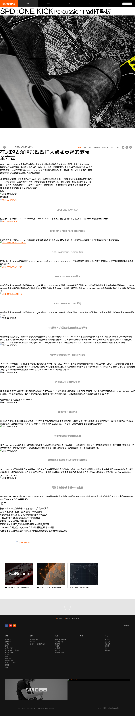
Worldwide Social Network (46, 708)
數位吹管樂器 (9, 652)
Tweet (123, 147)
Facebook (126, 147)
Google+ (130, 147)
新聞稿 (107, 646)
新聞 (88, 4)
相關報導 (97, 147)
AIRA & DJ (8, 658)
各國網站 (60, 618)
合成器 (7, 644)
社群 (48, 4)
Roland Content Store (72, 618)
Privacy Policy (20, 708)
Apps (6, 667)
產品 (6, 636)
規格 (85, 147)
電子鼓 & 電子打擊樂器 (12, 650)
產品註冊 (58, 650)
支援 (68, 4)
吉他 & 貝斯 (9, 648)
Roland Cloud (9, 661)
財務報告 (107, 644)
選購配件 (105, 147)
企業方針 (107, 642)
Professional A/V (10, 663)
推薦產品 (8, 639)
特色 (79, 147)
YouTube (33, 642)
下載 (112, 147)
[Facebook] (6, 626)
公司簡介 (107, 639)
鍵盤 (6, 646)
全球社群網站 (34, 639)
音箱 (6, 656)
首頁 (4, 147)
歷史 (106, 648)
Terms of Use (31, 708)
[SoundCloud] (14, 626)
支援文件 (58, 644)
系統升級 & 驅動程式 (61, 639)
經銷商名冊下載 (60, 652)
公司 (109, 4)
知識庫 (57, 646)
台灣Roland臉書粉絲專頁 (37, 644)
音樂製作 (8, 654)
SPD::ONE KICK (24, 147)
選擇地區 (127, 625)
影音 (90, 147)
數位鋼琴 (8, 642)
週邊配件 (8, 665)
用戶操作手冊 (59, 642)
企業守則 (107, 650)
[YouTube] (10, 626)
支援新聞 (58, 648)
